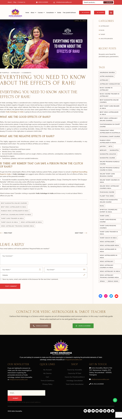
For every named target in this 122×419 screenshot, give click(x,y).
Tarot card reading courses (108, 227)
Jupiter (103, 146)
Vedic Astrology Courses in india (106, 266)
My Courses (47, 373)
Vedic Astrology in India (110, 271)
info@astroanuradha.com (64, 2)
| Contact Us (21, 2)
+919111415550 (43, 2)
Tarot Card (104, 215)
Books (59, 12)
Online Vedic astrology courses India (109, 187)
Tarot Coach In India (9, 222)
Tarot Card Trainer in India (12, 218)
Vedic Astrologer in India (31, 222)
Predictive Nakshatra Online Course (109, 201)
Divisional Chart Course (110, 136)
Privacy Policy (47, 384)
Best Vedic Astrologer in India (13, 207)
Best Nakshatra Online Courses (14, 203)
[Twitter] (111, 296)
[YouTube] (116, 296)
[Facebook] (100, 296)
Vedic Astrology (106, 261)
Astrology (15, 72)
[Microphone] (112, 411)
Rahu (102, 206)
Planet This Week (107, 196)
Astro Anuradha (107, 76)
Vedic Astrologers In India (108, 256)
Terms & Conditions (47, 380)
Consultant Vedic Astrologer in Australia (110, 131)
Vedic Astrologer (107, 241)
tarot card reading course (108, 221)
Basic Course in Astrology (106, 89)
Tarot (102, 34)
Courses (40, 12)
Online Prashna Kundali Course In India (110, 169)
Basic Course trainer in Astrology (109, 95)
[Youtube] (97, 411)
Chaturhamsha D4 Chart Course (110, 125)
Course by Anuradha (74, 370)
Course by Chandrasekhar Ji (74, 377)
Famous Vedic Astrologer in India (15, 210)
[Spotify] (105, 411)
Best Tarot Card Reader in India (109, 107)
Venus (102, 281)
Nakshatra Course (107, 158)
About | (10, 2)
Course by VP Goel (74, 373)
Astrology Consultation (75, 380)
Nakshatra (114, 150)
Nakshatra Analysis (108, 154)
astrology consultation (110, 84)
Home (27, 12)
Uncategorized (106, 38)
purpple (5, 72)
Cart (47, 377)
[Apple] (108, 411)
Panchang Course (107, 192)
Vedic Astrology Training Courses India (17, 226)
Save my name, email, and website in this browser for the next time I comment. (30, 279)
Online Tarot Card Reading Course (107, 175)
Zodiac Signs (113, 281)
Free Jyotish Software (69, 12)
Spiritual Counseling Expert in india (16, 214)
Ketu (110, 146)
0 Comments (26, 72)
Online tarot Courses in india (110, 181)
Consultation (50, 12)
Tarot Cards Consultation (74, 384)
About (32, 12)
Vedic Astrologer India (109, 245)
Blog (14, 2)
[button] (33, 12)
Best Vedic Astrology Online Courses (108, 119)
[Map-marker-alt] (101, 411)
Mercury (103, 150)
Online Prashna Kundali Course (110, 163)
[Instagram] (106, 296)
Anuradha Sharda (107, 72)
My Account (47, 370)
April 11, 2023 (80, 21)
